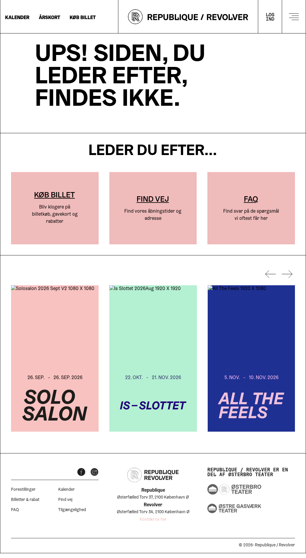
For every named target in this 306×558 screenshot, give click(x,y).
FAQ (251, 200)
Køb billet (83, 18)
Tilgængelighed (72, 510)
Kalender (17, 18)
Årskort (49, 18)
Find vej (153, 200)
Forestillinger (23, 490)
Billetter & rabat (25, 500)
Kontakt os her (153, 520)
